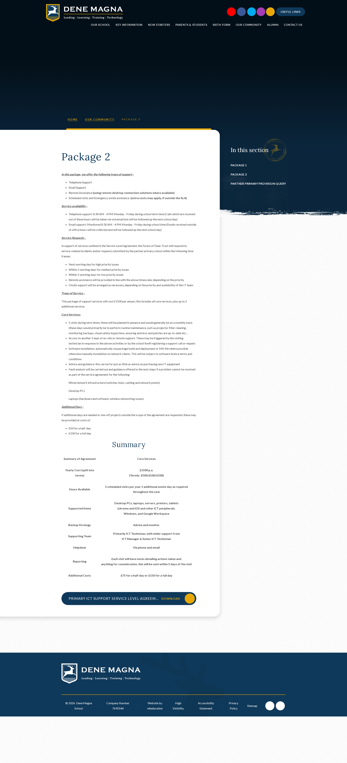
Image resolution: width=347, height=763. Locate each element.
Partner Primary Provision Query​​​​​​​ (258, 183)
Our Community (99, 119)
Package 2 (131, 119)
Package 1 (239, 165)
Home (73, 119)
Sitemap (252, 705)
